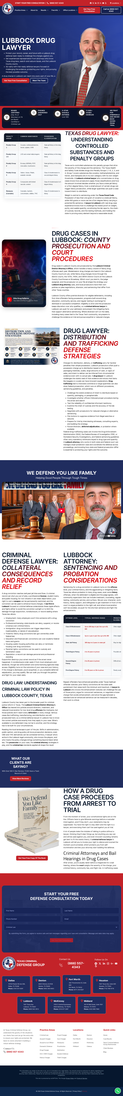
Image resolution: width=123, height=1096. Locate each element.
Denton (89, 1035)
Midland (76, 1046)
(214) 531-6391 (18, 988)
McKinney (90, 1042)
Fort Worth (77, 1039)
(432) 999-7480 (94, 1009)
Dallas (75, 1035)
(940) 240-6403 (49, 988)
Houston (90, 1039)
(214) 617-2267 (63, 1009)
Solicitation (61, 1050)
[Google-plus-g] (101, 3)
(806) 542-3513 (33, 1009)
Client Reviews (108, 1048)
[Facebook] (91, 3)
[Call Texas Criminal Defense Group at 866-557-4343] (118, 1091)
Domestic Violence (46, 1046)
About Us (34, 10)
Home (105, 1035)
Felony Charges (45, 1057)
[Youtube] (103, 3)
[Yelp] (106, 3)
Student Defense (62, 1054)
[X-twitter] (93, 3)
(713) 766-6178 (109, 988)
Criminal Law (44, 1035)
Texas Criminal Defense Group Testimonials (111, 1043)
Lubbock (76, 1042)
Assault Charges (45, 1039)
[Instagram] (98, 3)
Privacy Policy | (77, 1091)
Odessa (89, 1046)
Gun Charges (61, 1039)
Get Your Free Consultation (61, 940)
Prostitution (61, 1046)
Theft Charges (61, 1057)
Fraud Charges (62, 1035)
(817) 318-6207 (79, 989)
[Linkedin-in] (96, 3)
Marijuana (60, 1042)
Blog (104, 1052)
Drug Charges (44, 1050)
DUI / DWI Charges (46, 1054)
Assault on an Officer (47, 1042)
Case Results (107, 1039)
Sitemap (84, 1091)
